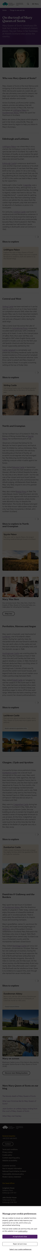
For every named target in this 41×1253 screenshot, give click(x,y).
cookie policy (22, 1231)
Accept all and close (20, 1237)
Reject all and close (20, 1244)
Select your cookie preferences (20, 1249)
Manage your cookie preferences (19, 1214)
